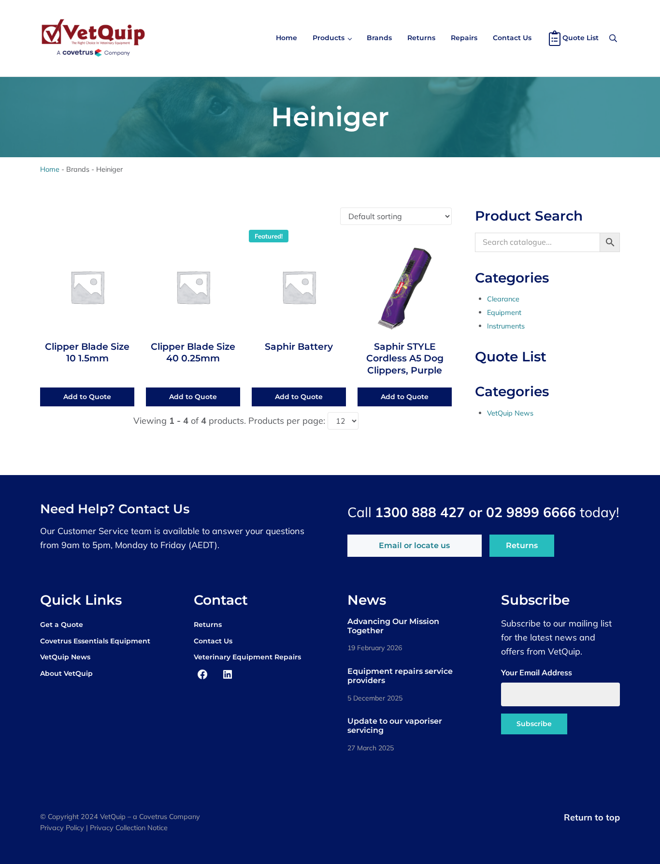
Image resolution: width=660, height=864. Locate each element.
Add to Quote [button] (87, 397)
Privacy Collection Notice (129, 827)
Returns (522, 545)
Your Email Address (536, 672)
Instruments (506, 325)
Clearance (503, 298)
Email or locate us (414, 545)
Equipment (504, 312)
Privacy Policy (62, 827)
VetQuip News (510, 412)
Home (49, 169)
